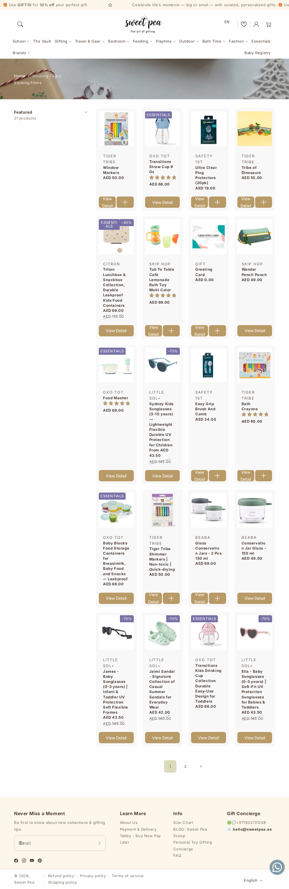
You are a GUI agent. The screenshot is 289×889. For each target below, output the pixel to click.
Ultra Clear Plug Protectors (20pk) (206, 175)
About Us (129, 822)
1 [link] (170, 766)
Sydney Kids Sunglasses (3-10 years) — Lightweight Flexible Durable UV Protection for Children (161, 424)
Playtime (164, 41)
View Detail (107, 202)
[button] (20, 24)
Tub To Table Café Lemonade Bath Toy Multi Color (161, 279)
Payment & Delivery (138, 829)
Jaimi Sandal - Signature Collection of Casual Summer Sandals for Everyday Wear (162, 689)
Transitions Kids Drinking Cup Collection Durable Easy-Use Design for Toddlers (208, 683)
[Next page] (200, 766)
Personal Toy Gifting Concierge (192, 845)
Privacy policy (93, 875)
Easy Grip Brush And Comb (205, 409)
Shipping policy (62, 882)
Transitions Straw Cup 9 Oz (161, 166)
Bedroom (116, 41)
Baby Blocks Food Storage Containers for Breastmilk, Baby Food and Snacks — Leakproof (116, 561)
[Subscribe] (99, 843)
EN (227, 21)
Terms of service (128, 875)
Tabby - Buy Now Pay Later (140, 838)
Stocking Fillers (47, 76)
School (19, 41)
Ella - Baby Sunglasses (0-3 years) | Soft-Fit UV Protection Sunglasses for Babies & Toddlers (254, 689)
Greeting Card (204, 272)
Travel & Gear (88, 41)
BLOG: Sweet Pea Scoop (190, 832)
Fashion (236, 41)
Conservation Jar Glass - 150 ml (254, 548)
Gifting (61, 41)
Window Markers (111, 170)
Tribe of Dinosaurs (251, 170)
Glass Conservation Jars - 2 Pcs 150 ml (208, 551)
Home (19, 76)
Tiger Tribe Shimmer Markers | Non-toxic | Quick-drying (162, 559)
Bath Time (211, 41)
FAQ (177, 855)
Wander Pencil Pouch (254, 272)
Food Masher (115, 398)
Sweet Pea (24, 882)
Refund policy (61, 875)
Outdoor (187, 41)
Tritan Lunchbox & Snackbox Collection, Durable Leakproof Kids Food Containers (114, 287)
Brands (19, 52)
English (250, 880)
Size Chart (183, 822)
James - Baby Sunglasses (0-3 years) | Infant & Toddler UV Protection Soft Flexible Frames (115, 692)
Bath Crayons (250, 406)
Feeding (140, 41)
